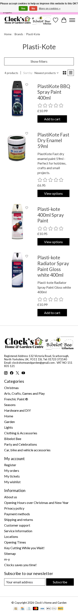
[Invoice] (29, 609)
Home (7, 34)
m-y (7, 559)
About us (10, 497)
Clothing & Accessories (20, 433)
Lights (8, 427)
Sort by (27, 73)
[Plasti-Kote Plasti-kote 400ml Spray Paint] (17, 221)
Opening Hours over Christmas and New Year (36, 503)
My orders (11, 470)
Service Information (18, 531)
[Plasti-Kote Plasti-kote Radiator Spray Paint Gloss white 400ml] (17, 270)
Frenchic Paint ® (16, 399)
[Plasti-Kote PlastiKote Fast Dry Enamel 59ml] (17, 147)
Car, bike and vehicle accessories (27, 450)
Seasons (10, 405)
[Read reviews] (50, 105)
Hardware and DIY (17, 410)
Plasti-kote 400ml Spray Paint (50, 214)
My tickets (12, 476)
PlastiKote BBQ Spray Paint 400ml (53, 92)
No (33, 8)
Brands (19, 34)
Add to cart (52, 119)
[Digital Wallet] (51, 609)
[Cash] (15, 609)
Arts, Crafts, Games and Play (24, 393)
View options (53, 193)
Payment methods (17, 514)
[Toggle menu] (72, 20)
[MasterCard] (35, 609)
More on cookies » (50, 8)
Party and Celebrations (20, 444)
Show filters (39, 61)
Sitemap (10, 553)
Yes (23, 8)
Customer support (17, 525)
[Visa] (42, 609)
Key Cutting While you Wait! (24, 548)
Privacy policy (14, 508)
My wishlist (12, 482)
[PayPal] (60, 609)
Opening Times (15, 542)
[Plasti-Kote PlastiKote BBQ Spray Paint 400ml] (17, 99)
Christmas (11, 388)
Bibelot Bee (12, 439)
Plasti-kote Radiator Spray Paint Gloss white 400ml (53, 266)
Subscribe (60, 582)
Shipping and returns (18, 520)
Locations (11, 536)
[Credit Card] (22, 609)
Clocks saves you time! (20, 565)
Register (10, 465)
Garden (9, 422)
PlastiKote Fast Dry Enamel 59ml (53, 140)
